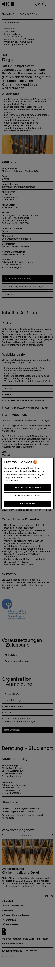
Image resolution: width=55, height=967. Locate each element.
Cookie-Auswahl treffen (27, 495)
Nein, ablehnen (27, 503)
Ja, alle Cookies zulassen (28, 487)
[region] (27, 483)
